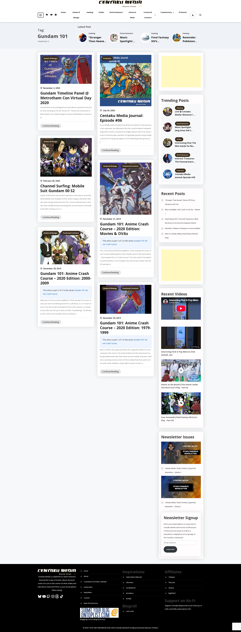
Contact (87, 597)
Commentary (166, 12)
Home (63, 12)
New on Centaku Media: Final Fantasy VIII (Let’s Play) (181, 235)
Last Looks (130, 611)
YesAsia (171, 587)
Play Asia (172, 582)
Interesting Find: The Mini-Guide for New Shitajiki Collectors (185, 145)
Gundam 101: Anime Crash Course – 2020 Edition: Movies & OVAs (124, 228)
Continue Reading (51, 126)
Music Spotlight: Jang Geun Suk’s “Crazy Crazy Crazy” (185, 129)
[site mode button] (193, 15)
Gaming (90, 12)
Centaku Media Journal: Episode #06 (121, 118)
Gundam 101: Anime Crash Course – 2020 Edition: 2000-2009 (65, 278)
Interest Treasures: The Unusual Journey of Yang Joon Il (185, 160)
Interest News (132, 15)
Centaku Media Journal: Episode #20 (185, 176)
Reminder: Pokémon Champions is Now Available (182, 228)
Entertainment (116, 12)
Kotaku (128, 598)
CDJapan (172, 577)
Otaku (101, 12)
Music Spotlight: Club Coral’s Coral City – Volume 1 (182, 211)
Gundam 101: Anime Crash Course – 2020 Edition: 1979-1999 (125, 327)
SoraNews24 (131, 587)
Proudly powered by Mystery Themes (143, 627)
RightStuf (172, 593)
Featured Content (148, 15)
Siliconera (129, 582)
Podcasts (183, 12)
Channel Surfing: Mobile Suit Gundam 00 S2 (62, 188)
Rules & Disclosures (91, 603)
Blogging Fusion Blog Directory (92, 619)
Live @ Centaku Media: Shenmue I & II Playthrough (185, 113)
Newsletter (88, 592)
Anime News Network (134, 577)
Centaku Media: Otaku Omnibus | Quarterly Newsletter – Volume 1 (180, 504)
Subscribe (170, 549)
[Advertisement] (181, 71)
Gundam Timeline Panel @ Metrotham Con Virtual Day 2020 (65, 98)
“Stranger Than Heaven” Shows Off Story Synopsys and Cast (180, 202)
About (86, 576)
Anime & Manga (76, 15)
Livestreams (88, 587)
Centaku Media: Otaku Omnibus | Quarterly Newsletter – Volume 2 (180, 470)
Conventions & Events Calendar (95, 581)
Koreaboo (130, 593)
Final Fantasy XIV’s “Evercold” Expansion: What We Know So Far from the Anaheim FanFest (181, 221)
